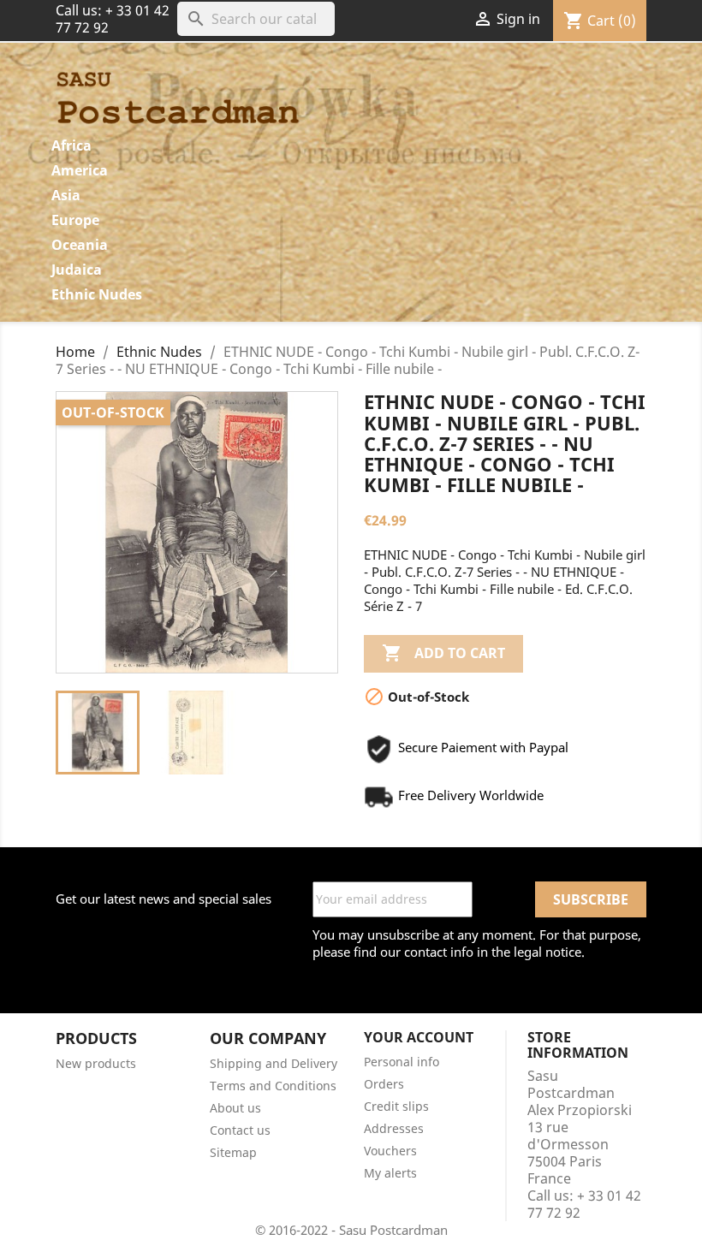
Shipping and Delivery (273, 1063)
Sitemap (233, 1152)
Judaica (76, 269)
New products (96, 1063)
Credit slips (396, 1106)
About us (235, 1108)
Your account (418, 1037)
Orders (384, 1084)
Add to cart (443, 653)
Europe (75, 220)
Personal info (401, 1061)
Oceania (79, 244)
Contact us (240, 1130)
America (79, 170)
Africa (71, 145)
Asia (65, 195)
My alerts (390, 1173)
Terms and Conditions (273, 1085)
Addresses (394, 1128)
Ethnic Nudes (96, 294)
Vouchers (390, 1150)
